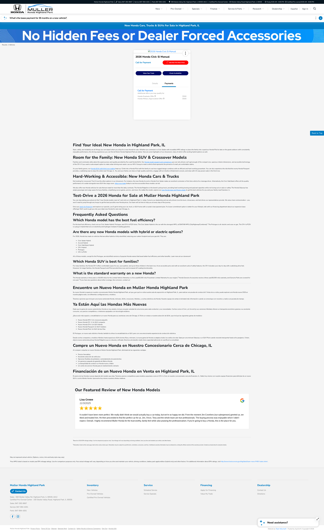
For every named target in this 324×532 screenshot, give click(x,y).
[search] (314, 9)
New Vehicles (92, 490)
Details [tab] (155, 83)
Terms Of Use (45, 529)
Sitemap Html (62, 529)
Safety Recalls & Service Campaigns (89, 529)
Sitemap (54, 529)
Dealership (263, 485)
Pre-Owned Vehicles (95, 494)
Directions (261, 494)
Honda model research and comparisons (158, 162)
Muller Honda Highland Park (19, 529)
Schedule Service (150, 490)
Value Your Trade (148, 73)
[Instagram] (17, 516)
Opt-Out (104, 529)
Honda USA (112, 529)
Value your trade (120, 183)
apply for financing (86, 207)
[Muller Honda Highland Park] (32, 8)
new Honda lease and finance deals (174, 190)
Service (148, 485)
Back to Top (317, 133)
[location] (169, 2)
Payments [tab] (169, 83)
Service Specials (150, 494)
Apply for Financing (208, 490)
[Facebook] (12, 516)
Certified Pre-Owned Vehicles (98, 497)
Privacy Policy (35, 529)
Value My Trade (206, 494)
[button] (185, 53)
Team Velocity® (281, 529)
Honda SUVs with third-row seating (103, 169)
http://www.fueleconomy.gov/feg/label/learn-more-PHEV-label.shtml (244, 461)
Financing (206, 485)
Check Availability (175, 73)
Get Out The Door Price (177, 63)
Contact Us (20, 491)
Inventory (93, 485)
